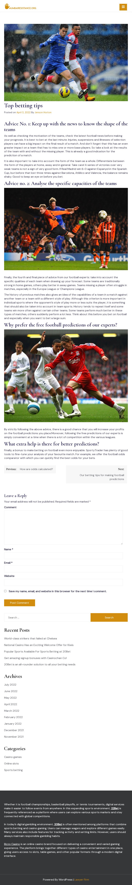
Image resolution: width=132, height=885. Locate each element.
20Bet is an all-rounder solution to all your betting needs (39, 664)
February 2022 (13, 717)
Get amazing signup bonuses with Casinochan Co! (35, 658)
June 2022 (10, 691)
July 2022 (10, 684)
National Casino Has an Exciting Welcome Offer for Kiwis (39, 645)
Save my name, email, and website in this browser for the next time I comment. (58, 591)
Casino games (13, 757)
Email (8, 563)
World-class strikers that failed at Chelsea (30, 638)
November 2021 (14, 737)
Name (8, 549)
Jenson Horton (43, 112)
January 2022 (12, 723)
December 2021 (14, 730)
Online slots (11, 763)
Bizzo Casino (12, 844)
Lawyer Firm (81, 879)
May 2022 (10, 698)
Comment (10, 507)
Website (9, 576)
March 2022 (11, 711)
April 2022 (10, 704)
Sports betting (13, 770)
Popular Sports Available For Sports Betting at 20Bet (37, 651)
